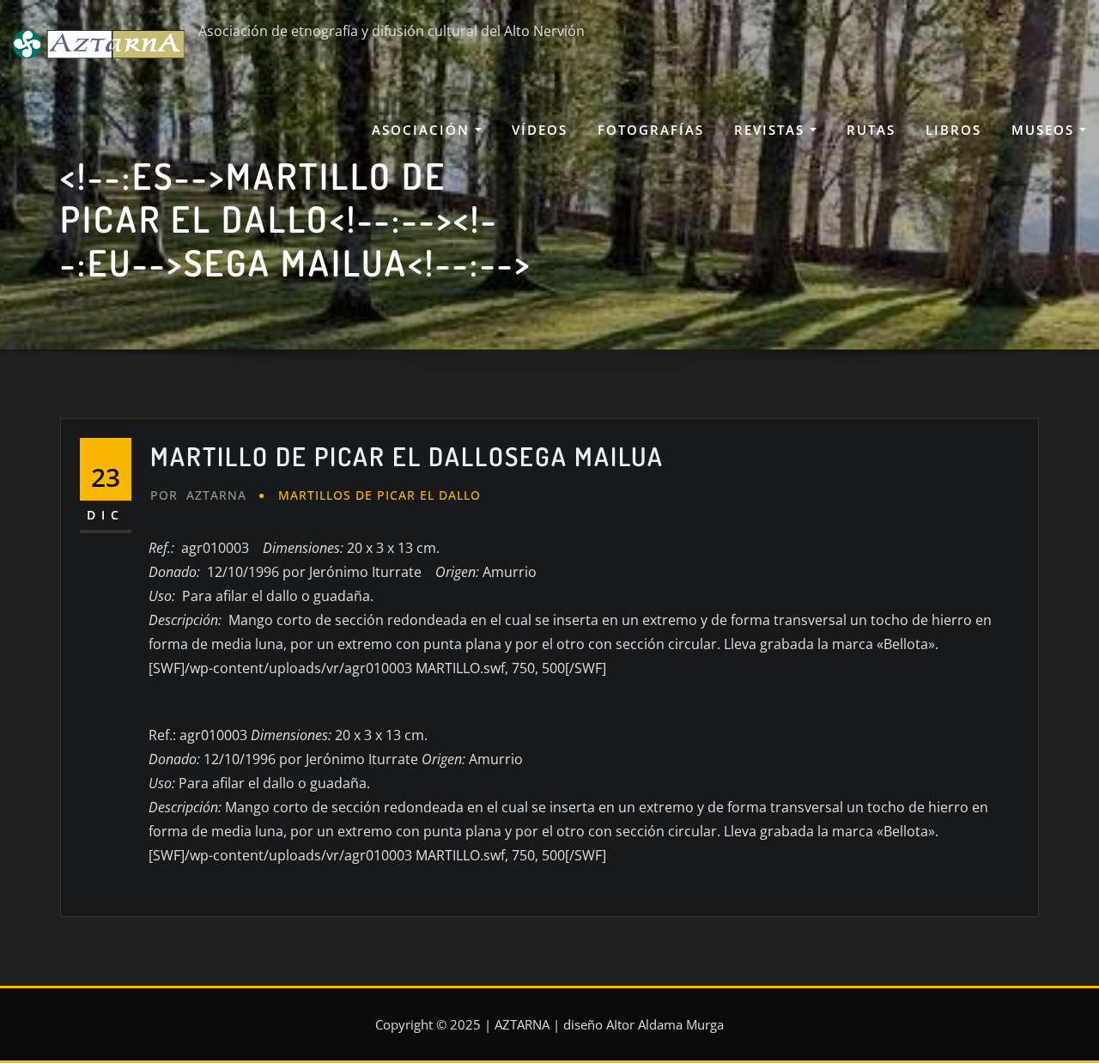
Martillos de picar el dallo (379, 495)
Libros (953, 129)
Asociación (423, 129)
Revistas (772, 129)
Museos (1045, 129)
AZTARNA (198, 495)
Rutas (871, 129)
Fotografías (651, 129)
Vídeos (540, 129)
